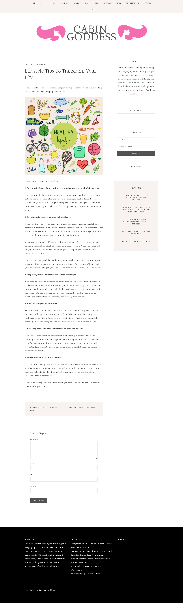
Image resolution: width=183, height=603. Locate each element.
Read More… (136, 94)
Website (33, 486)
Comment (34, 439)
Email (32, 475)
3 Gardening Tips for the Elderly (136, 242)
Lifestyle (28, 65)
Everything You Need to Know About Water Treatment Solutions (136, 198)
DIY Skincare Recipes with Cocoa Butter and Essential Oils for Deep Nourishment (136, 210)
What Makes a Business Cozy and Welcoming (136, 233)
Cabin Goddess (91, 32)
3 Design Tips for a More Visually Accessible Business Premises (136, 222)
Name (32, 463)
